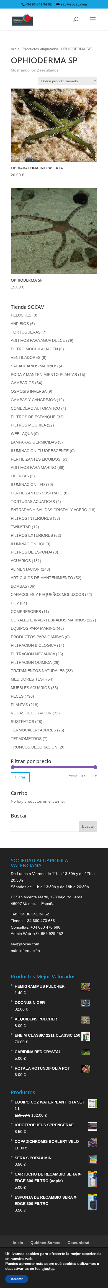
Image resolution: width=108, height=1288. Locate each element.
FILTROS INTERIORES (31, 518)
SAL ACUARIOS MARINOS (34, 366)
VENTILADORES (25, 357)
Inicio (15, 49)
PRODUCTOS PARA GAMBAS (37, 637)
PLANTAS (19, 705)
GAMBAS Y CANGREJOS (33, 400)
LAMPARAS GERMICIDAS (34, 442)
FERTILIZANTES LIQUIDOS (35, 459)
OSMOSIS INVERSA (28, 391)
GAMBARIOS (22, 383)
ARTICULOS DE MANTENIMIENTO (42, 578)
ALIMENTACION (25, 569)
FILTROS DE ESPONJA (31, 552)
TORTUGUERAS (25, 332)
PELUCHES (21, 315)
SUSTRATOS (22, 721)
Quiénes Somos (45, 1242)
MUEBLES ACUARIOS (30, 688)
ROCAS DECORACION (31, 713)
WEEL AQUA (22, 433)
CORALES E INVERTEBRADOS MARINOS (48, 620)
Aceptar (17, 1279)
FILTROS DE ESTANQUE (33, 417)
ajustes (48, 1268)
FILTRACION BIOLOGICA (33, 645)
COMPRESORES (26, 611)
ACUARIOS (21, 560)
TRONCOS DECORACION (34, 747)
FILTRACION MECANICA (33, 654)
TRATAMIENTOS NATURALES (38, 670)
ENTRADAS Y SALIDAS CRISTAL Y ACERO (49, 510)
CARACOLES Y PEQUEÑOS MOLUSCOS (47, 594)
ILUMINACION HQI (27, 544)
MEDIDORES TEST (28, 679)
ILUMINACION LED (28, 484)
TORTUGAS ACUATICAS (33, 501)
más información (25, 950)
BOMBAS (19, 586)
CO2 (15, 603)
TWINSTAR (21, 527)
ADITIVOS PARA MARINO (33, 467)
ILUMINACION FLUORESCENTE (40, 450)
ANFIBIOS (20, 323)
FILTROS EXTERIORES (32, 535)
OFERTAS (20, 476)
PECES (17, 696)
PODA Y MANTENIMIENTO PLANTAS (44, 374)
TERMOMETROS (26, 738)
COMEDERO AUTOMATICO (35, 408)
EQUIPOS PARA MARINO (33, 628)
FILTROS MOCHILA (28, 425)
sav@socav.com (25, 944)
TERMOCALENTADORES (33, 730)
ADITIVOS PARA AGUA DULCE (38, 340)
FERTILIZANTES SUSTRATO (37, 493)
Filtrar (20, 777)
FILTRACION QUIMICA (31, 662)
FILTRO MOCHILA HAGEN (34, 349)
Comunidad (78, 1242)
